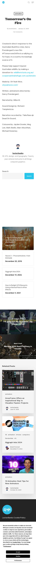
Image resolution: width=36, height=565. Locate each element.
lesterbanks (13, 28)
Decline (18, 556)
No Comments (18, 32)
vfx (15, 438)
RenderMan (9, 438)
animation (18, 13)
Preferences (18, 560)
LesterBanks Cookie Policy (14, 517)
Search (5, 171)
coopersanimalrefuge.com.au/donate (19, 75)
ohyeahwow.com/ (10, 85)
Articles (18, 435)
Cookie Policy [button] (16, 542)
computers (26, 435)
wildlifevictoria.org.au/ (24, 72)
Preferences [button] (7, 546)
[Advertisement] (18, 203)
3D (6, 435)
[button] (33, 2)
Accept (18, 552)
